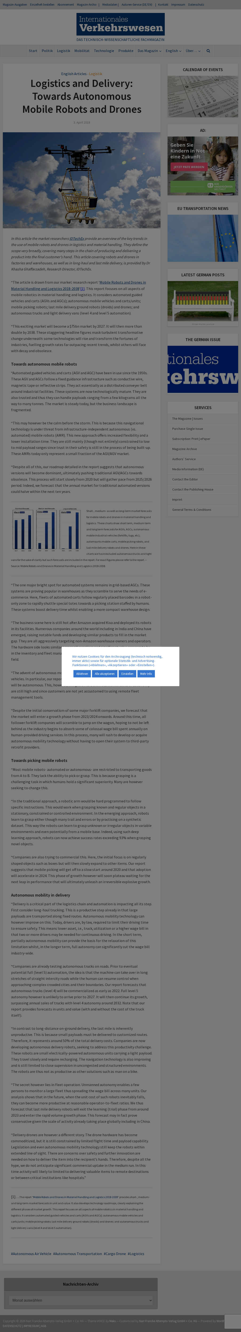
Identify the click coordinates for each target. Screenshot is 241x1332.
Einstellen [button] (127, 674)
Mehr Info (146, 674)
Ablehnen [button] (82, 674)
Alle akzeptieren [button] (105, 674)
